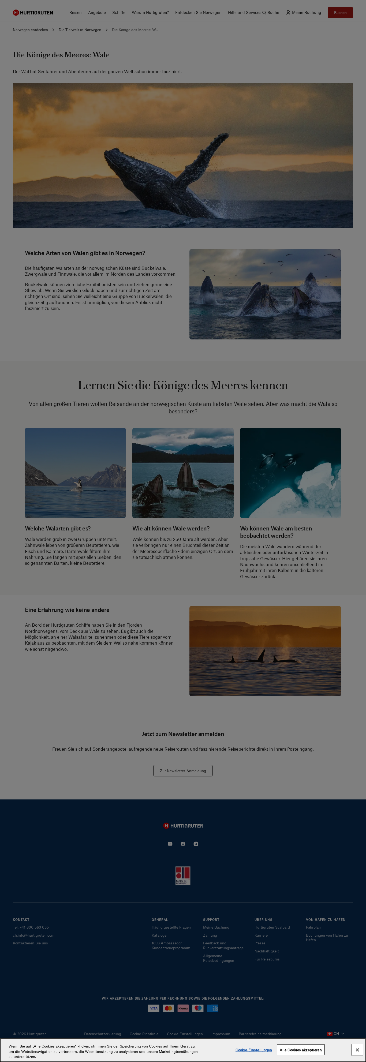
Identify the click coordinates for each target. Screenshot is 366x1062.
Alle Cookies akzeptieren (301, 1049)
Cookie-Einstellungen (254, 1049)
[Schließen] (357, 1050)
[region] (183, 1050)
